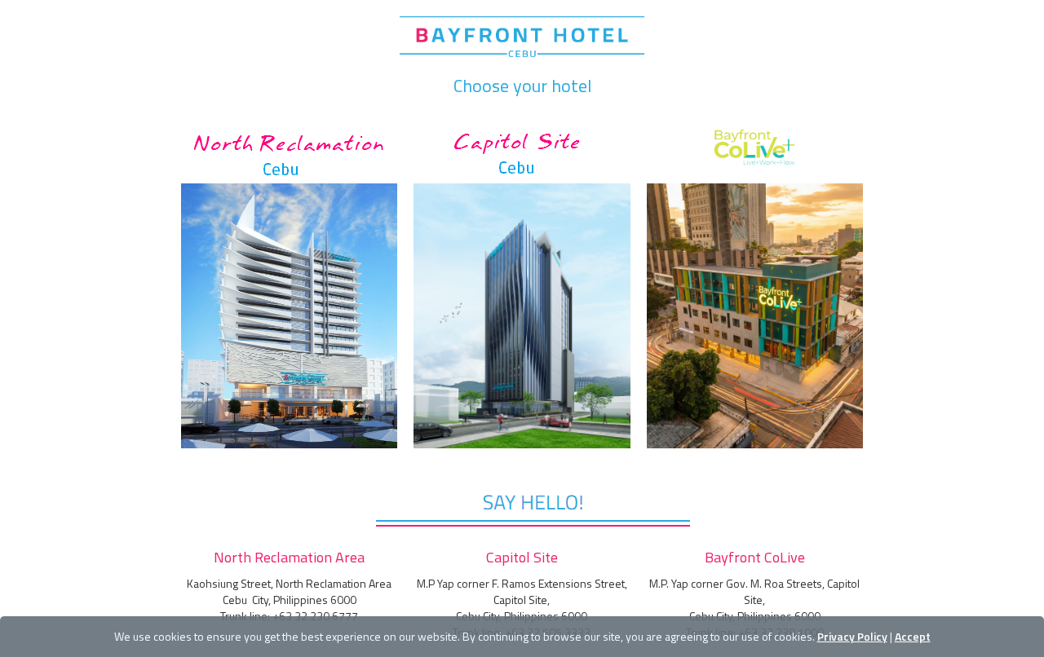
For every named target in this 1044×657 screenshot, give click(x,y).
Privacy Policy (852, 636)
